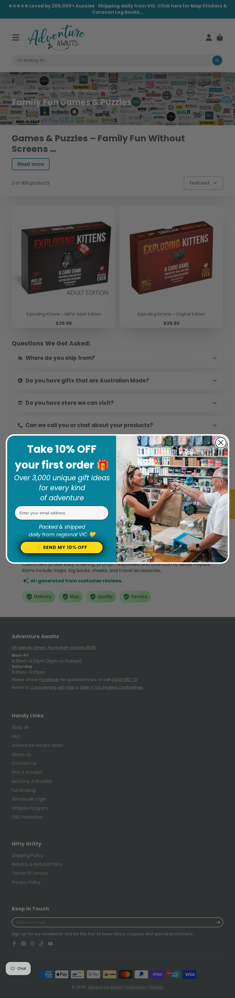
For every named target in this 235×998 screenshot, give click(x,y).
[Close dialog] (220, 442)
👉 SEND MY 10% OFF (61, 547)
